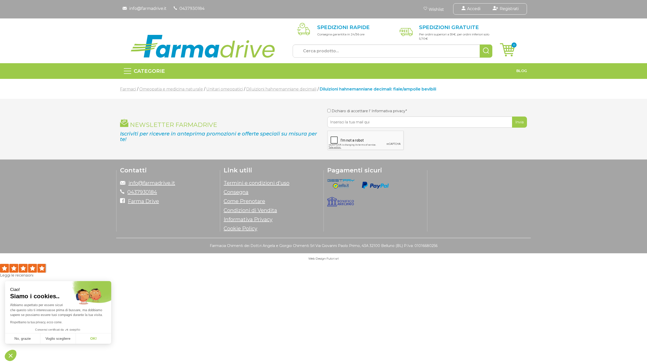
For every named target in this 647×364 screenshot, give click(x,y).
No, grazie (22, 338)
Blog (521, 71)
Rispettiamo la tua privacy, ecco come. (36, 322)
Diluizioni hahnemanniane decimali (281, 89)
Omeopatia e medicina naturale (171, 89)
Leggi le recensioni (16, 275)
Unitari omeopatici (224, 89)
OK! (93, 338)
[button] (11, 355)
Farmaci (128, 89)
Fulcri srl (333, 258)
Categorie (149, 71)
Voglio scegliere (58, 338)
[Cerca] (486, 51)
